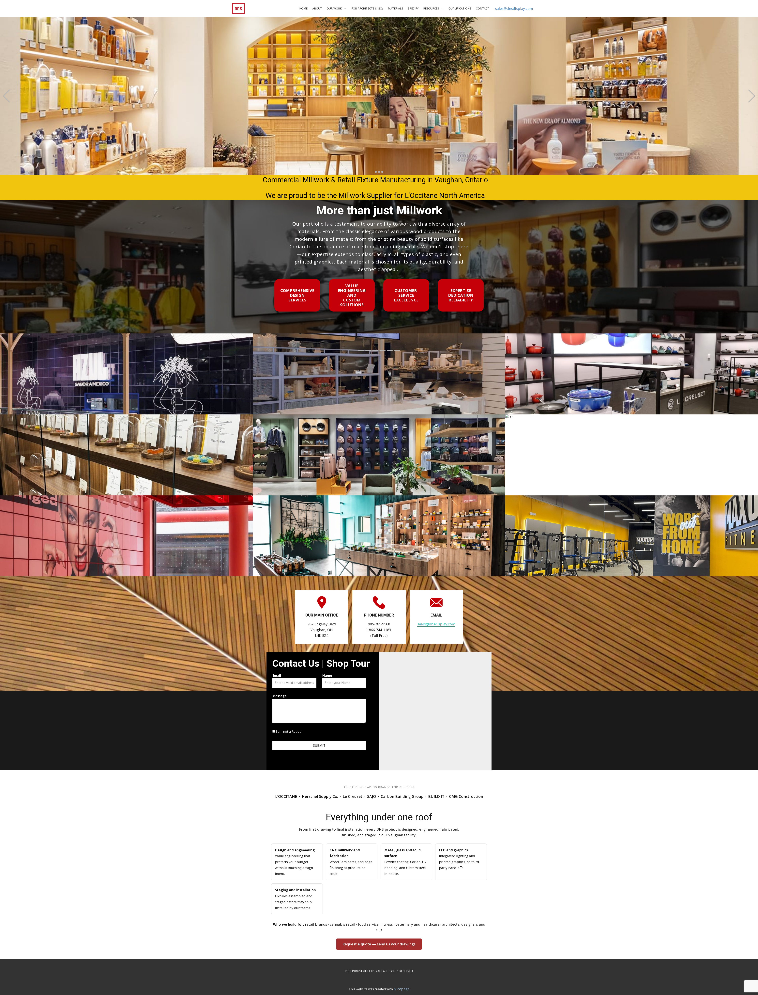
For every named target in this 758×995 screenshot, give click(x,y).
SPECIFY (413, 8)
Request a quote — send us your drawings (379, 944)
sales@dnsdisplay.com (514, 8)
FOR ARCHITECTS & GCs (367, 8)
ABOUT (317, 8)
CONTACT (482, 8)
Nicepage (402, 989)
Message (279, 696)
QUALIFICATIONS (459, 8)
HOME (303, 8)
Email (276, 675)
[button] (6, 95)
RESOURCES (431, 8)
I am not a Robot (288, 731)
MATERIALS (395, 8)
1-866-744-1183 (378, 629)
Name (327, 675)
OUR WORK (334, 8)
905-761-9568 (379, 624)
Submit (319, 745)
